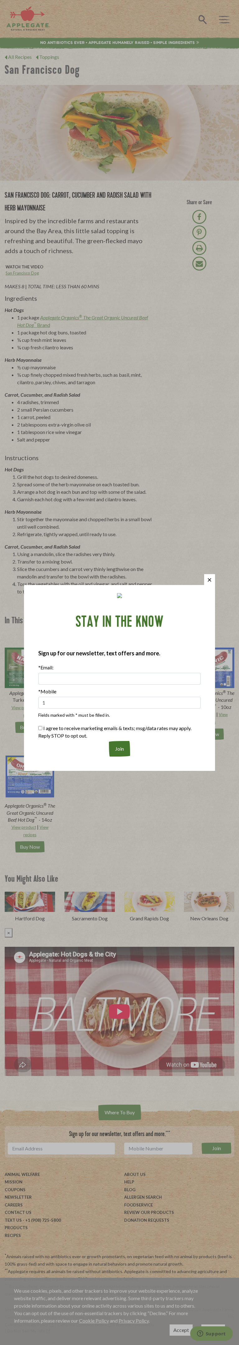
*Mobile (47, 691)
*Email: (46, 667)
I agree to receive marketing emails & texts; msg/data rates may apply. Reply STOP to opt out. (114, 732)
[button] (209, 579)
